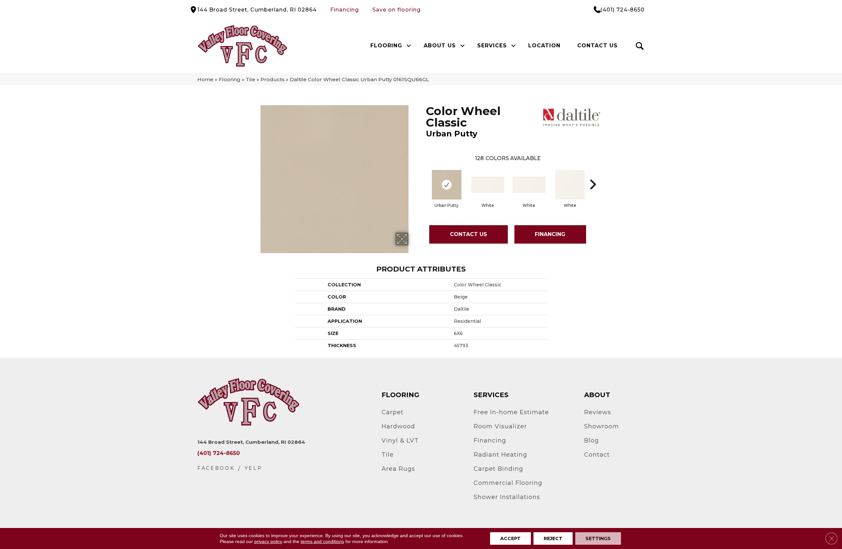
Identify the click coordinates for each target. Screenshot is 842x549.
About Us (440, 45)
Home (205, 79)
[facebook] (216, 468)
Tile (250, 79)
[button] (408, 45)
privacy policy (268, 541)
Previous (423, 174)
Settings (598, 538)
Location (544, 45)
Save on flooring (396, 10)
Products (272, 79)
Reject (553, 538)
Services (492, 45)
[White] (488, 185)
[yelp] (253, 468)
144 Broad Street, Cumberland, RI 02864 (257, 10)
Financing (344, 10)
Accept (510, 538)
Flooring (386, 45)
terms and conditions (322, 541)
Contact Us (597, 45)
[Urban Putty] (446, 184)
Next (593, 174)
